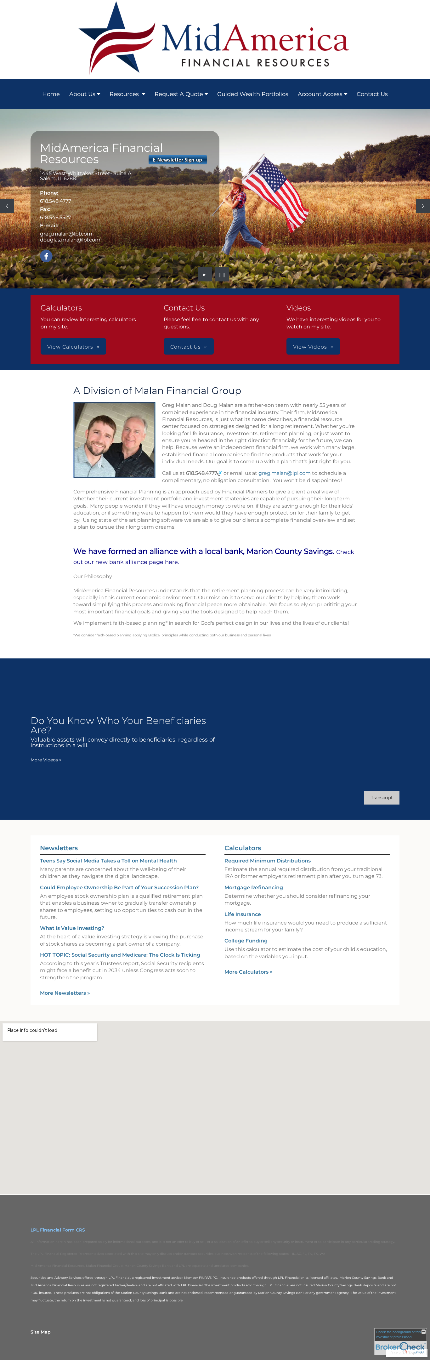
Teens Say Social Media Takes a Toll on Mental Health (108, 861)
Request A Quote (179, 94)
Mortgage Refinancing (253, 888)
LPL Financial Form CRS (58, 1230)
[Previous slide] (7, 206)
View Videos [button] (310, 347)
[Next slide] (423, 206)
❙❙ (222, 274)
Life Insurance (242, 914)
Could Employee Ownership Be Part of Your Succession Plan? (119, 888)
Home (51, 94)
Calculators (242, 848)
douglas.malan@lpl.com (70, 240)
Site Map (41, 1332)
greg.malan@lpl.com (66, 234)
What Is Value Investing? (72, 928)
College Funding (246, 941)
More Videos (46, 760)
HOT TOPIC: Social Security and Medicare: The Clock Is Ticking (120, 955)
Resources (125, 94)
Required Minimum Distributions (267, 861)
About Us (82, 94)
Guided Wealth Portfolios (252, 94)
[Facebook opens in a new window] (46, 256)
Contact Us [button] (185, 347)
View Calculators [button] (70, 347)
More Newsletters (65, 993)
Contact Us (372, 94)
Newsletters (59, 848)
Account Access (320, 94)
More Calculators (248, 972)
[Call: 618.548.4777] (219, 473)
